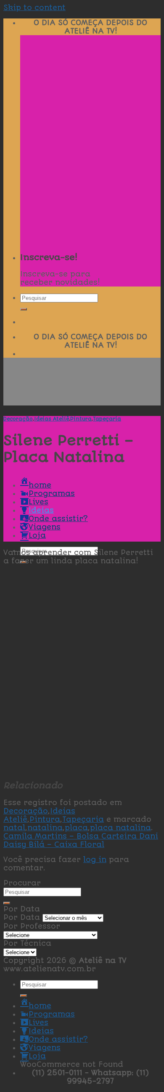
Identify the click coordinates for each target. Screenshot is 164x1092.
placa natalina (120, 828)
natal (14, 828)
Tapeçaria (107, 419)
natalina (45, 828)
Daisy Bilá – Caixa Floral (53, 844)
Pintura (81, 419)
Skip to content (34, 7)
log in (94, 859)
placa (76, 828)
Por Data (21, 917)
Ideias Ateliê (51, 419)
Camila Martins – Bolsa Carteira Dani (80, 836)
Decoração (18, 419)
